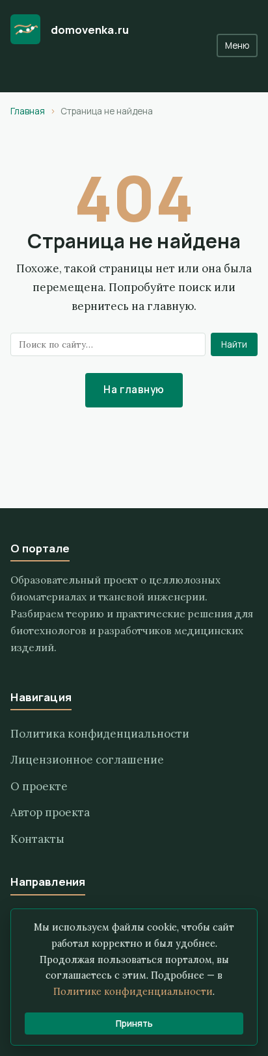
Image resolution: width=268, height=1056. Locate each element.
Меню (237, 45)
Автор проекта (50, 812)
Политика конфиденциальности (99, 734)
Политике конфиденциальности (133, 992)
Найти (234, 344)
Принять (134, 1023)
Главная (27, 111)
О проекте (39, 786)
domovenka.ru (90, 29)
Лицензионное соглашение (87, 760)
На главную (134, 389)
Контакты (37, 839)
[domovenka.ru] (25, 29)
